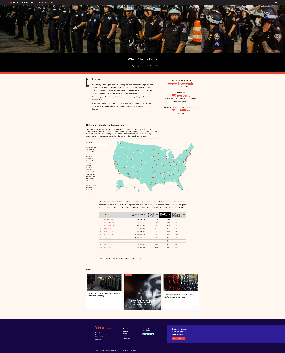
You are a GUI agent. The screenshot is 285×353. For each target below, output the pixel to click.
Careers (125, 331)
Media (125, 336)
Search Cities (90, 142)
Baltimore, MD (108, 219)
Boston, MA (108, 244)
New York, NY (108, 235)
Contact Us (126, 338)
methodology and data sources (130, 258)
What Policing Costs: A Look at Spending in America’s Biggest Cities (33, 3)
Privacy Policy (133, 350)
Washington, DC (109, 225)
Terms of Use (124, 350)
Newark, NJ (108, 228)
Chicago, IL (107, 238)
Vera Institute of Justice (10, 2)
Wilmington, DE (109, 222)
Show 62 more (106, 251)
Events (125, 333)
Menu (276, 2)
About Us (125, 328)
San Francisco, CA (110, 241)
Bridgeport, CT (109, 232)
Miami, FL (107, 247)
